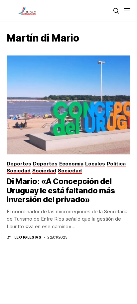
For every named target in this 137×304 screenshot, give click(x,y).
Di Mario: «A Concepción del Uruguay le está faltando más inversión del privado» (61, 190)
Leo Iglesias (27, 237)
